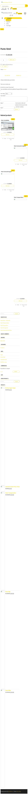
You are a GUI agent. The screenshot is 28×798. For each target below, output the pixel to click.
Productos (2, 348)
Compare (5, 66)
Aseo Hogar (8, 25)
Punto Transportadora (5, 323)
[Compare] (3, 8)
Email (2, 107)
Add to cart (12, 59)
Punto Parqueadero (4, 325)
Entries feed (3, 357)
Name (2, 103)
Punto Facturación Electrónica (6, 330)
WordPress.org (3, 362)
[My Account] (8, 8)
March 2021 (3, 341)
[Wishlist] (5, 8)
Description (7, 75)
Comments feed (4, 359)
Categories (9, 18)
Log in (2, 354)
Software (8, 20)
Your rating (3, 93)
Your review (3, 95)
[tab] (8, 75)
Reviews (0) (18, 75)
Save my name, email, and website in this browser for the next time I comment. (21, 105)
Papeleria (8, 22)
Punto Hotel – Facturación (5, 320)
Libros (7, 23)
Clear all (2, 371)
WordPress (11, 791)
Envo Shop (19, 791)
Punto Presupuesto (4, 328)
